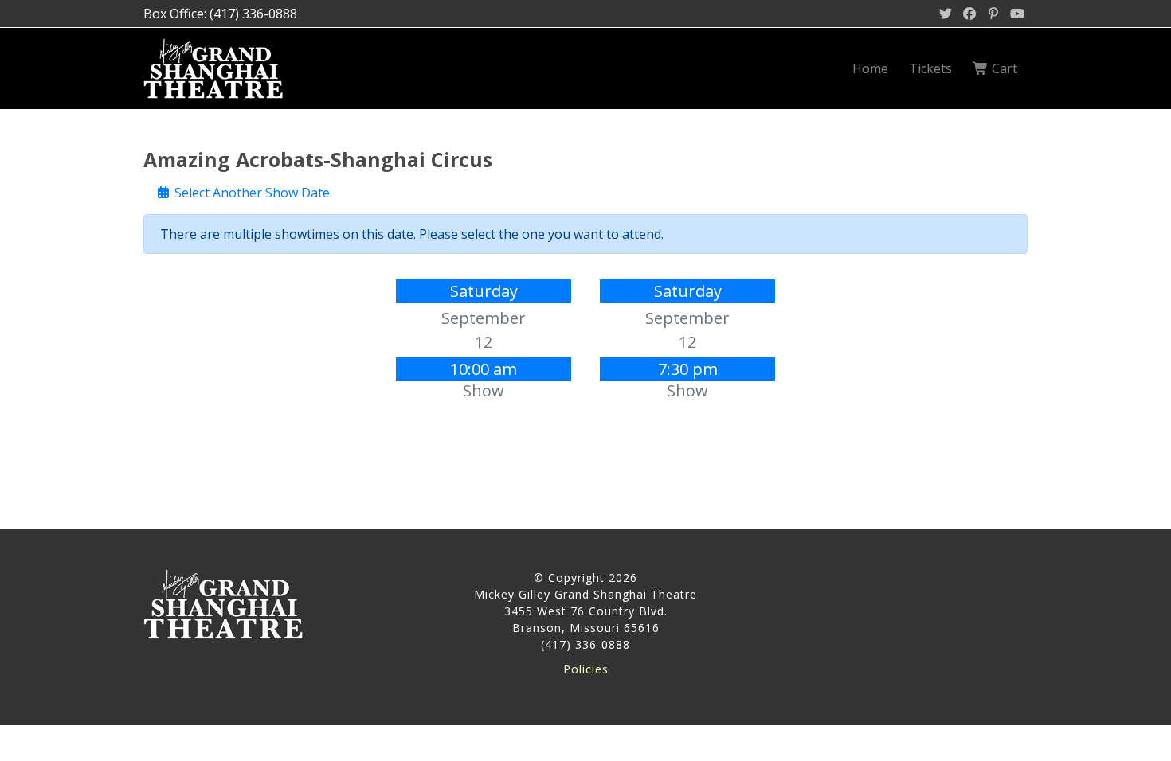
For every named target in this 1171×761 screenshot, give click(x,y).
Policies (586, 669)
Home (870, 68)
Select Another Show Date (250, 192)
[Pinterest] (993, 13)
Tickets (930, 68)
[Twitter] (945, 13)
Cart (1003, 68)
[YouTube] (1017, 13)
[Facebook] (969, 13)
